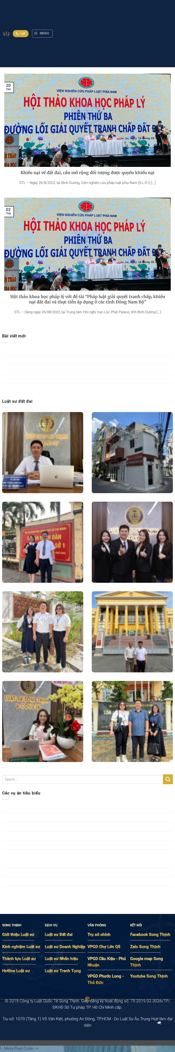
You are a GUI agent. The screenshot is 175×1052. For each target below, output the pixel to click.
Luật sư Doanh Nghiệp (22, 854)
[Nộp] (168, 779)
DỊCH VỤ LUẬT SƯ (18, 817)
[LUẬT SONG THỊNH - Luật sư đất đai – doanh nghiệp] (6, 34)
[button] (42, 34)
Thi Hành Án (12, 881)
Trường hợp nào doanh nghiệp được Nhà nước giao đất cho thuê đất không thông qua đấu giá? (86, 351)
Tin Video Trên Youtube (22, 890)
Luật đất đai (12, 835)
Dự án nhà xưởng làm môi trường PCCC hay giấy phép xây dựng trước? (64, 360)
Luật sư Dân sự (15, 844)
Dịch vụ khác (13, 808)
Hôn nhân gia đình (18, 826)
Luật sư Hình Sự (16, 863)
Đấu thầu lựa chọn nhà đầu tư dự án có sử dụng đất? (48, 378)
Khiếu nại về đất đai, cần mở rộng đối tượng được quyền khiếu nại (87, 172)
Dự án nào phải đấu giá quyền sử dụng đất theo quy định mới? (57, 387)
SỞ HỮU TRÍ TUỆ (17, 872)
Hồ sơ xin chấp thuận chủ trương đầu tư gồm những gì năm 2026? (60, 369)
